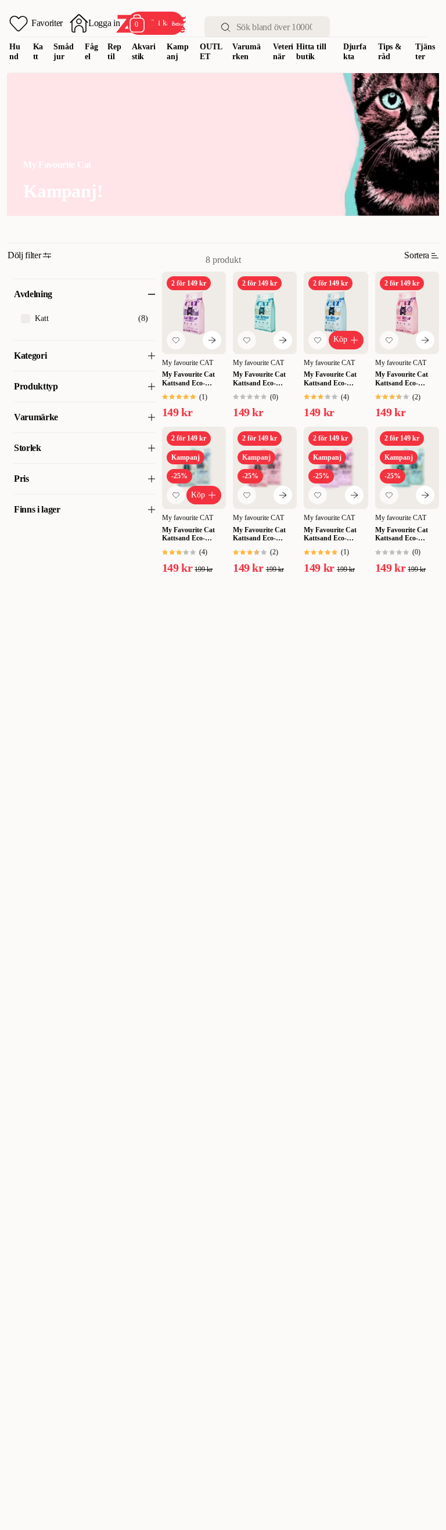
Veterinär (283, 51)
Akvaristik (144, 51)
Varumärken (246, 51)
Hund (14, 51)
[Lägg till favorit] (176, 340)
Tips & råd (390, 51)
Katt (38, 51)
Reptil (114, 51)
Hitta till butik (311, 51)
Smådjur (63, 51)
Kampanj (177, 51)
